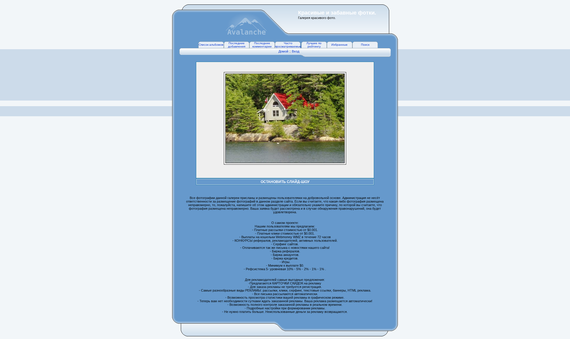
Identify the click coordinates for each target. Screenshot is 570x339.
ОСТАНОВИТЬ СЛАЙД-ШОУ (285, 182)
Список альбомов (211, 44)
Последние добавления (236, 45)
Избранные (339, 44)
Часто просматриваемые (288, 45)
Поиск (365, 44)
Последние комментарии (262, 45)
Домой (283, 51)
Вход (295, 51)
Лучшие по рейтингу (314, 45)
